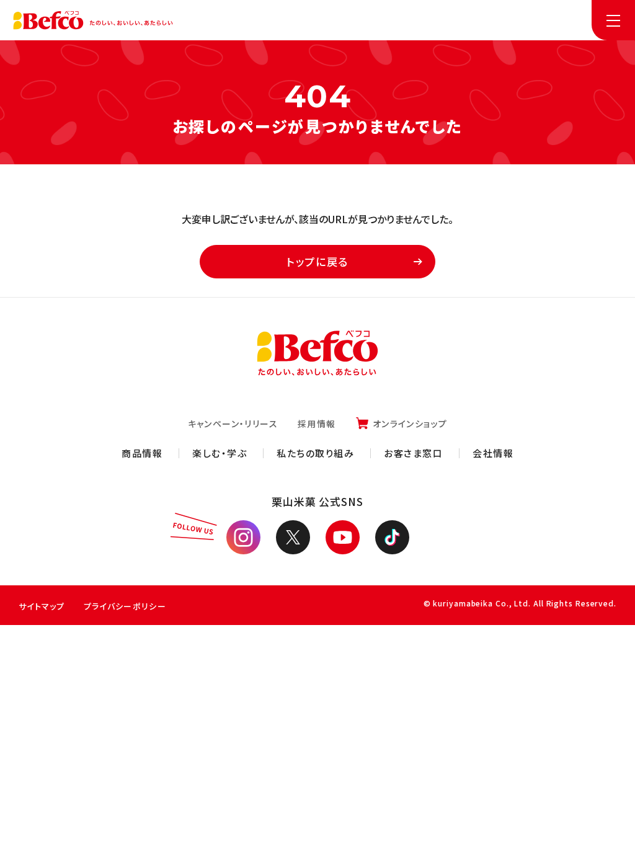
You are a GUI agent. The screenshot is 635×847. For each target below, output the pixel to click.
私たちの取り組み (315, 452)
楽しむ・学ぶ (219, 452)
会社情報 (493, 452)
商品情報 (142, 452)
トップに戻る (317, 261)
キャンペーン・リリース (233, 423)
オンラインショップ (410, 423)
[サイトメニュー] (613, 20)
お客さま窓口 (413, 452)
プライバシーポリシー (125, 606)
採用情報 (317, 423)
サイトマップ (42, 606)
